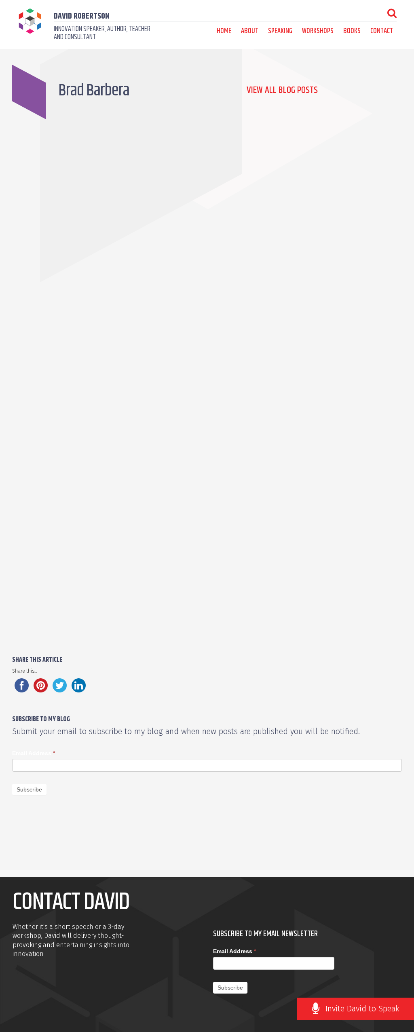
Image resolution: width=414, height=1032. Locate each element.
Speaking (280, 31)
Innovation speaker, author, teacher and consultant (102, 33)
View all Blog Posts (282, 90)
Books (352, 31)
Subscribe (29, 789)
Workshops (318, 31)
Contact (381, 31)
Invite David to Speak (362, 1008)
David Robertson (82, 16)
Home (224, 31)
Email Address (33, 753)
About (249, 31)
